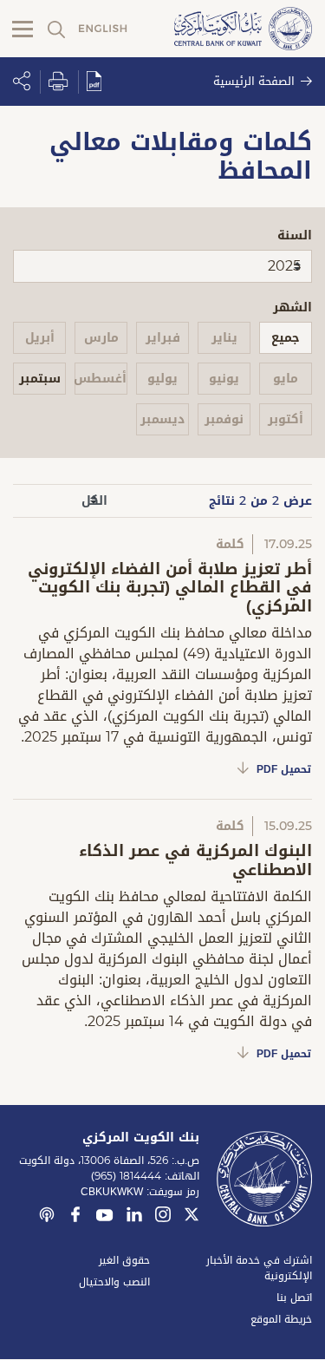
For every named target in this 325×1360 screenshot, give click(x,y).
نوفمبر (224, 419)
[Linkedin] (134, 1217)
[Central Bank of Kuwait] (243, 29)
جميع (285, 338)
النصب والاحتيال (114, 1282)
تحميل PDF (284, 769)
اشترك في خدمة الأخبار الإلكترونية (259, 1268)
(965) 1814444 (126, 1176)
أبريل (40, 338)
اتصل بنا (294, 1297)
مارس (101, 338)
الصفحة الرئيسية (254, 81)
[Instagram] (163, 1217)
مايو (285, 378)
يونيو (224, 378)
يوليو (162, 378)
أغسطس (101, 378)
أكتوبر (285, 419)
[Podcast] (47, 1217)
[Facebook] (75, 1217)
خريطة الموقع (281, 1319)
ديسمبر (162, 419)
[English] (103, 29)
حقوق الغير (124, 1260)
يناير (224, 338)
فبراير (163, 338)
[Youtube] (105, 1218)
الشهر (292, 307)
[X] (191, 1217)
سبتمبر (40, 378)
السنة (294, 235)
